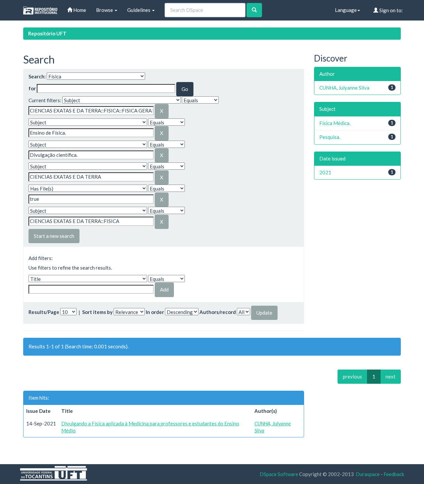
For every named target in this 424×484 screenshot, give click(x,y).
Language (346, 10)
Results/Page (43, 312)
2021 (325, 172)
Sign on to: (390, 10)
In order (155, 312)
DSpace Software (279, 474)
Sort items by (97, 312)
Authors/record (217, 312)
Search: (37, 76)
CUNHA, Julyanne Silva (344, 88)
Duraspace (368, 474)
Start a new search (54, 236)
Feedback (394, 474)
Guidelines (139, 10)
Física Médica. (334, 123)
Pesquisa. (329, 137)
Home (79, 10)
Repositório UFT (47, 33)
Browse (105, 10)
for (32, 88)
